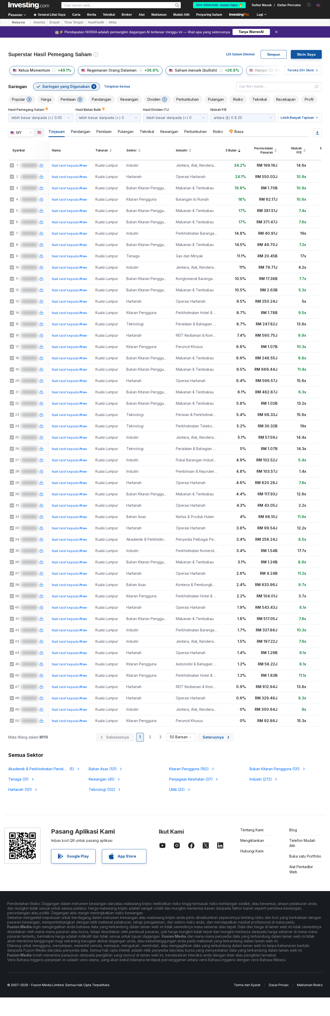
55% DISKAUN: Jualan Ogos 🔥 (219, 5)
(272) (261, 779)
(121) (20, 789)
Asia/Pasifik (96, 22)
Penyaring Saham (209, 14)
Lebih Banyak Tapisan (297, 118)
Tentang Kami (251, 830)
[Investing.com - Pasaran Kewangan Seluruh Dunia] (28, 5)
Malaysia (18, 22)
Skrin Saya (306, 54)
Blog (293, 830)
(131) (103, 769)
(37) (191, 779)
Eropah (55, 22)
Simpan (273, 54)
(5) (41, 769)
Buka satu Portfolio (305, 856)
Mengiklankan (252, 840)
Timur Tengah (74, 22)
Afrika (113, 22)
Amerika (39, 22)
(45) (102, 779)
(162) (189, 769)
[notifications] (309, 4)
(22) (177, 789)
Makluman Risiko (310, 985)
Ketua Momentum (34, 70)
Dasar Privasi (278, 985)
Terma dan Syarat (247, 985)
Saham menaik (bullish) (196, 70)
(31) (18, 779)
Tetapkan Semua (117, 86)
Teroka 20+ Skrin (300, 70)
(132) (102, 789)
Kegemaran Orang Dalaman (112, 70)
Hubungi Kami (251, 851)
